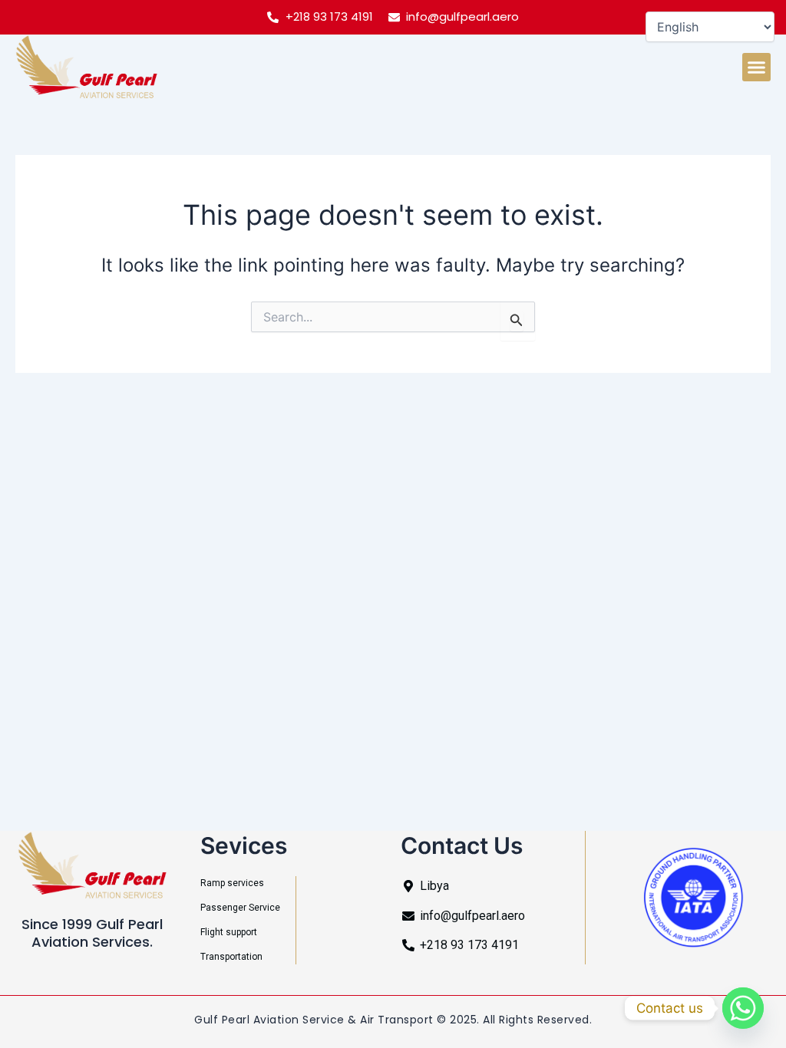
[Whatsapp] (743, 1008)
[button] (756, 67)
